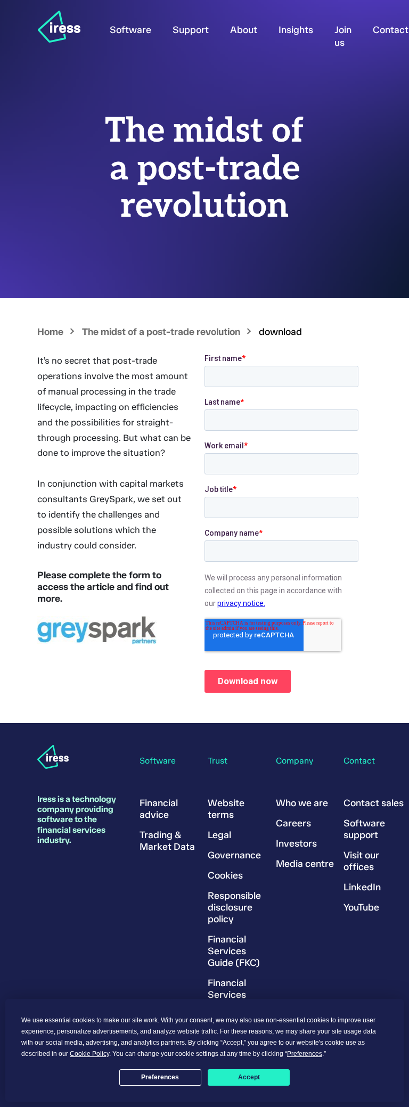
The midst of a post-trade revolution (161, 332)
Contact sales (373, 803)
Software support (364, 829)
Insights (296, 30)
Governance (234, 855)
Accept (249, 1077)
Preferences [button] (304, 1053)
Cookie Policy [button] (89, 1053)
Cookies (225, 875)
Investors (296, 843)
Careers (293, 823)
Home (50, 332)
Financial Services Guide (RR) (232, 994)
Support (191, 30)
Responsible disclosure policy (234, 907)
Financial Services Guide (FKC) (234, 951)
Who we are (302, 803)
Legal (219, 835)
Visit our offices (361, 861)
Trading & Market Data (167, 840)
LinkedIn (362, 887)
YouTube (361, 907)
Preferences (160, 1077)
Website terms (226, 809)
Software (130, 30)
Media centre (305, 864)
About (243, 30)
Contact (390, 30)
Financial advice (159, 809)
